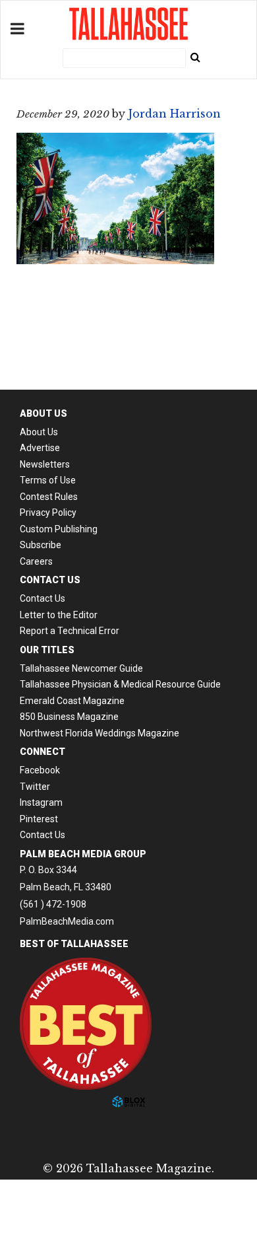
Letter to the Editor (59, 615)
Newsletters (45, 464)
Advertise (40, 448)
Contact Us (42, 598)
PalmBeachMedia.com (67, 921)
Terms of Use (48, 480)
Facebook (40, 770)
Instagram (41, 802)
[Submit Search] (195, 57)
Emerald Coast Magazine (72, 700)
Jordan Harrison (174, 113)
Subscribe (40, 545)
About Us (39, 432)
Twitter (35, 786)
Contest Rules (49, 496)
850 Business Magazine (69, 716)
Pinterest (39, 819)
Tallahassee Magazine (128, 23)
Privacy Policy (48, 512)
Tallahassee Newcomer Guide (81, 668)
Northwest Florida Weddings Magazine (99, 733)
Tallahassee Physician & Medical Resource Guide (120, 684)
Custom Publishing (59, 529)
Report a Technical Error (69, 630)
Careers (36, 561)
